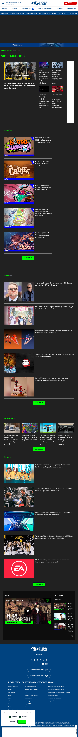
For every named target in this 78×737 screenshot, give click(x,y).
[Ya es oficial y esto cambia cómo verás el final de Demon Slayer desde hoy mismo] (19, 363)
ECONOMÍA (60, 9)
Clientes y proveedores (31, 701)
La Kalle (10, 695)
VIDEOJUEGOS (72, 604)
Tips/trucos (9, 418)
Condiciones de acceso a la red (56, 686)
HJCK (9, 698)
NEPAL (54, 13)
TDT (26, 692)
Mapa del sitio (28, 704)
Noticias (14, 716)
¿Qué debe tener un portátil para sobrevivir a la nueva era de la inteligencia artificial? (11, 440)
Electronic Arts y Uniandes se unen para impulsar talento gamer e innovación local (52, 561)
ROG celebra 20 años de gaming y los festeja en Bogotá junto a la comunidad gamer (57, 76)
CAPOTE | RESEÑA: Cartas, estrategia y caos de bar (42, 164)
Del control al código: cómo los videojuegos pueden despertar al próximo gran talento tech (47, 440)
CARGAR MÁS (28, 257)
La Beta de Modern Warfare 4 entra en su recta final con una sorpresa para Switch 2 (20, 85)
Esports (7, 457)
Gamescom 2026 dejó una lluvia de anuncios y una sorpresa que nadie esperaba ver (44, 101)
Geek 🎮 (8, 275)
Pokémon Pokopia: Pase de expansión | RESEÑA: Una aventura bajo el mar (43, 212)
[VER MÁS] (27, 264)
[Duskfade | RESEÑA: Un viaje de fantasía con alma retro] (19, 241)
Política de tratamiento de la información (59, 692)
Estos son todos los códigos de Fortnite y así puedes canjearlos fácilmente (29, 439)
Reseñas (8, 130)
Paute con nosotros (30, 707)
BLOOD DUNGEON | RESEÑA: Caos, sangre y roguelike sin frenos (43, 140)
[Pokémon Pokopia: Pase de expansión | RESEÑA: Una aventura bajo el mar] (19, 218)
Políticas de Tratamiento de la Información (56, 722)
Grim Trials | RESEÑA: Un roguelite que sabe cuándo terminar (43, 187)
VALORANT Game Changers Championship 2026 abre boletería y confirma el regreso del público (54, 537)
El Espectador (12, 704)
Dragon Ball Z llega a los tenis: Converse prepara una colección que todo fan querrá (53, 331)
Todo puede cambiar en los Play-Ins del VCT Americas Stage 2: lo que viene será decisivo (54, 489)
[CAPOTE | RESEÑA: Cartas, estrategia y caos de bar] (19, 170)
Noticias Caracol (6, 50)
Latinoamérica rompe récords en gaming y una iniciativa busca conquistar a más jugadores (57, 101)
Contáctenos (28, 698)
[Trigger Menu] (3, 3)
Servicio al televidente (30, 686)
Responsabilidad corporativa (56, 689)
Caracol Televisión (13, 686)
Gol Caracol (11, 692)
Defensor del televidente (31, 689)
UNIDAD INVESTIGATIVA (45, 9)
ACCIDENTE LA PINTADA (17, 13)
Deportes (24, 716)
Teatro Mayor (12, 707)
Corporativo (51, 701)
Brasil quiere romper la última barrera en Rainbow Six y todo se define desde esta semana (54, 513)
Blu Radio (11, 689)
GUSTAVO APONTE (44, 13)
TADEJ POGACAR (31, 13)
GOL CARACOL (26, 9)
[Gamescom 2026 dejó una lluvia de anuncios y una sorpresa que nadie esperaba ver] (44, 89)
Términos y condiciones (54, 698)
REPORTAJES (71, 9)
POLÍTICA (5, 9)
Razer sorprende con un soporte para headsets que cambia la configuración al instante (44, 76)
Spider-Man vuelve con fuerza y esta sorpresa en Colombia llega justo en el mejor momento (52, 379)
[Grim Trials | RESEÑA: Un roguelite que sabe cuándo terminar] (19, 194)
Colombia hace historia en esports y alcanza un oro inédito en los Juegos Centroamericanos (52, 466)
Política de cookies (53, 695)
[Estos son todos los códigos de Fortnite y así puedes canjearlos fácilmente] (30, 428)
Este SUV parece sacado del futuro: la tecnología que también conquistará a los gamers (66, 440)
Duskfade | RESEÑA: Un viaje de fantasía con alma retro (42, 235)
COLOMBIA (15, 9)
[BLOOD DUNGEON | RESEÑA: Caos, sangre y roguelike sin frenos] (19, 146)
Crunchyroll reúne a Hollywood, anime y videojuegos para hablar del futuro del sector (53, 284)
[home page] (39, 3)
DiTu (9, 701)
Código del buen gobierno (31, 695)
